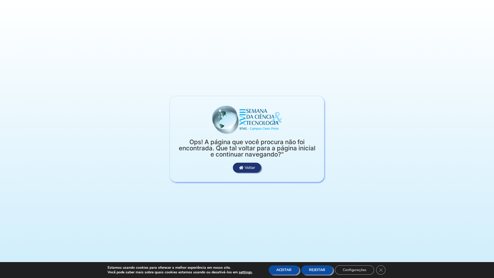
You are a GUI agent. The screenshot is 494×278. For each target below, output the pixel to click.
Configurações (354, 269)
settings (245, 272)
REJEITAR (317, 269)
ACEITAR (284, 269)
